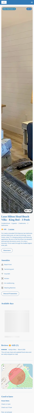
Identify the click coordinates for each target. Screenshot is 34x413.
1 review (11, 229)
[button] (3, 366)
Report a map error (28, 388)
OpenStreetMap (19, 388)
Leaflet (13, 388)
